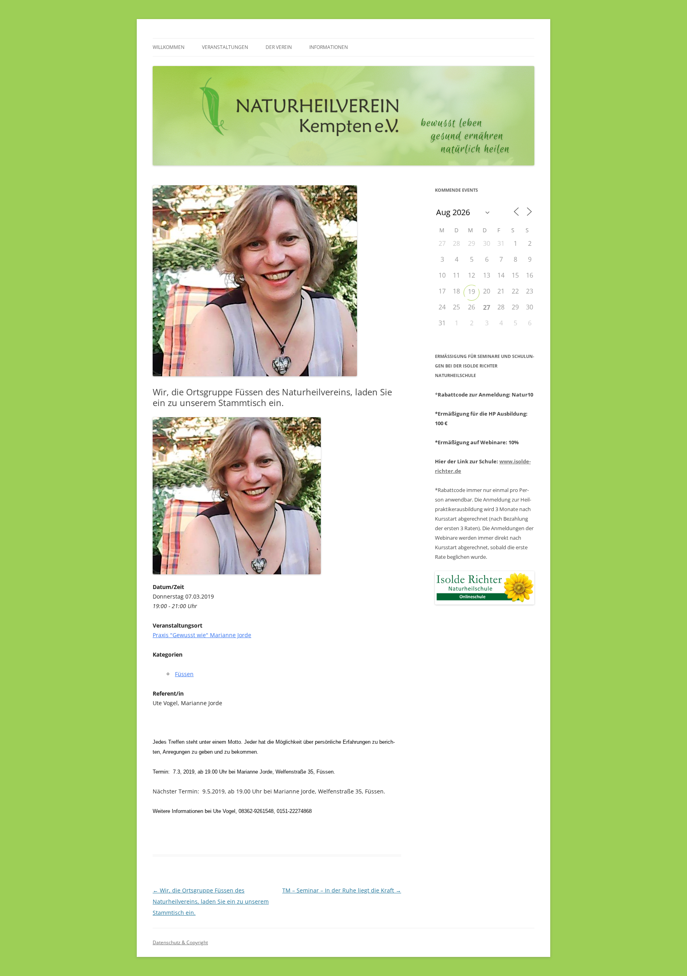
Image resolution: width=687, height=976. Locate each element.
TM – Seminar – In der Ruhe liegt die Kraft (341, 890)
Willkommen (168, 47)
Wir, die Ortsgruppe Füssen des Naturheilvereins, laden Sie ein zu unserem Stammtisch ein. (211, 901)
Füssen (184, 674)
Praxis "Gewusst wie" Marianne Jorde (202, 635)
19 (471, 291)
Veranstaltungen (225, 47)
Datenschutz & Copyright (180, 942)
